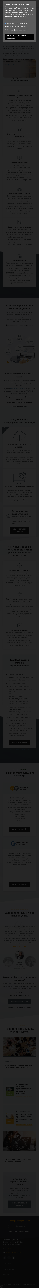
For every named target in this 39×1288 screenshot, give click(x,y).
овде (24, 14)
